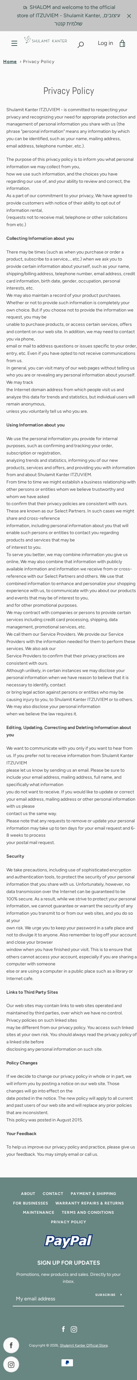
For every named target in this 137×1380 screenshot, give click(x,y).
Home (10, 61)
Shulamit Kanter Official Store (84, 1345)
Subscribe (105, 1295)
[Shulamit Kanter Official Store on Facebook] (63, 1329)
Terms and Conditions (88, 1212)
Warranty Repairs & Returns (89, 1203)
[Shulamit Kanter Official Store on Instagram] (74, 1329)
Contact (53, 1193)
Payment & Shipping (93, 1193)
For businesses (30, 1203)
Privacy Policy (68, 1222)
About (28, 1193)
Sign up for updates (68, 1262)
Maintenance (38, 1212)
